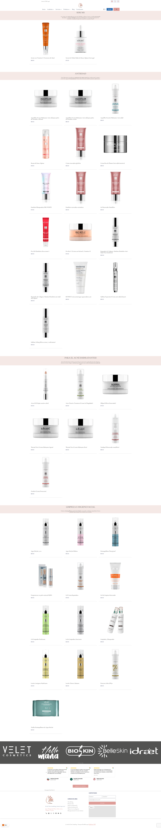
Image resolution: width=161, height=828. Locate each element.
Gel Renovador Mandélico (107, 207)
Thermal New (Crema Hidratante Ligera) (42, 447)
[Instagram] (118, 1)
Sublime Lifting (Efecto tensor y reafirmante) (43, 342)
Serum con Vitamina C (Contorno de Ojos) (43, 58)
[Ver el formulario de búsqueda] (116, 9)
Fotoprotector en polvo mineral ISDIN (41, 595)
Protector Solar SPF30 (106, 683)
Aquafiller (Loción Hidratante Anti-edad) (111, 118)
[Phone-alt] (46, 813)
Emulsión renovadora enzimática (75, 207)
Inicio (43, 9)
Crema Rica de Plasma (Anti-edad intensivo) (112, 163)
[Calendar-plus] (49, 813)
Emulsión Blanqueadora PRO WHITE (41, 207)
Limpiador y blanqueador (107, 639)
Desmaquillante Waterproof (107, 551)
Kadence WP (92, 824)
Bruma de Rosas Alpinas (37, 163)
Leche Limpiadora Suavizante (74, 639)
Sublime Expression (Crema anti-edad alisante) (113, 297)
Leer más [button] (49, 775)
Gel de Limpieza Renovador (108, 595)
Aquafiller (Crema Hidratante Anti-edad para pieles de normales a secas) (80, 118)
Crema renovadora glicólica (73, 163)
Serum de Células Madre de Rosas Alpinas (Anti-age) (80, 58)
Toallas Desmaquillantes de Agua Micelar (42, 727)
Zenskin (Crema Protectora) (38, 491)
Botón (109, 9)
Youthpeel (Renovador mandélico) (109, 447)
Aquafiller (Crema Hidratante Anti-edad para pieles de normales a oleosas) (45, 118)
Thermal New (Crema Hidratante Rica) (76, 447)
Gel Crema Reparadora (72, 595)
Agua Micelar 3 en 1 (36, 551)
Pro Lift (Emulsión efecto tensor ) (40, 251)
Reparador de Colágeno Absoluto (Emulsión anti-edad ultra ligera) (45, 297)
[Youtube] (58, 813)
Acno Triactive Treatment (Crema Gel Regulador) (79, 403)
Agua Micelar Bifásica (72, 551)
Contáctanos (79, 9)
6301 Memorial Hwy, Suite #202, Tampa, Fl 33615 (54, 809)
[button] (115, 772)
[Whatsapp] (51, 813)
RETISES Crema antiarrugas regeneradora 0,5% (78, 297)
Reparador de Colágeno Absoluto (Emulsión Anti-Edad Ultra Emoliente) (114, 252)
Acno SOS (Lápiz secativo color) (40, 403)
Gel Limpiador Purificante (38, 639)
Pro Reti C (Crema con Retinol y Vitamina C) (78, 251)
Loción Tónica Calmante (72, 683)
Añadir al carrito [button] (106, 124)
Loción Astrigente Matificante (39, 683)
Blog (73, 9)
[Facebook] (112, 1)
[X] (115, 1)
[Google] (61, 813)
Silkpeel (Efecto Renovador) (108, 403)
